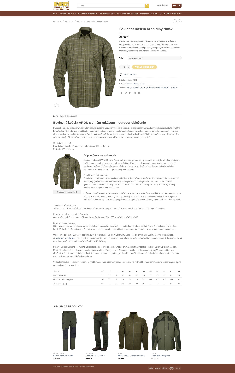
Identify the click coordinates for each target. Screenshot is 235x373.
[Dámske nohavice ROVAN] (68, 331)
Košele (69, 21)
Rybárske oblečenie (171, 88)
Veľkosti (72, 14)
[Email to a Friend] (130, 93)
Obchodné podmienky (170, 14)
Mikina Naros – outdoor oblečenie (131, 356)
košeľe (128, 88)
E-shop (63, 14)
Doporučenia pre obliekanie (135, 14)
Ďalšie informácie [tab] (68, 116)
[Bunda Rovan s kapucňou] (166, 331)
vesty (57, 238)
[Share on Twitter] (126, 93)
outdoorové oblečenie (138, 88)
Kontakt (155, 14)
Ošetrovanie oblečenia (110, 14)
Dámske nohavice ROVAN (63, 356)
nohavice (71, 238)
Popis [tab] (55, 116)
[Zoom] (56, 106)
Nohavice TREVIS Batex (95, 356)
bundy (63, 238)
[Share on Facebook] (122, 93)
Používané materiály (87, 14)
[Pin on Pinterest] (135, 93)
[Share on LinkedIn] (139, 93)
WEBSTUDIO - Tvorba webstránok (80, 366)
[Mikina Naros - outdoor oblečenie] (133, 331)
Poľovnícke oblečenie (155, 88)
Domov (57, 21)
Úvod (55, 14)
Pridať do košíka (144, 67)
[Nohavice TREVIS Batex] (101, 331)
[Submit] (147, 6)
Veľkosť (122, 58)
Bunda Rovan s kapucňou (161, 356)
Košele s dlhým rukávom (92, 21)
